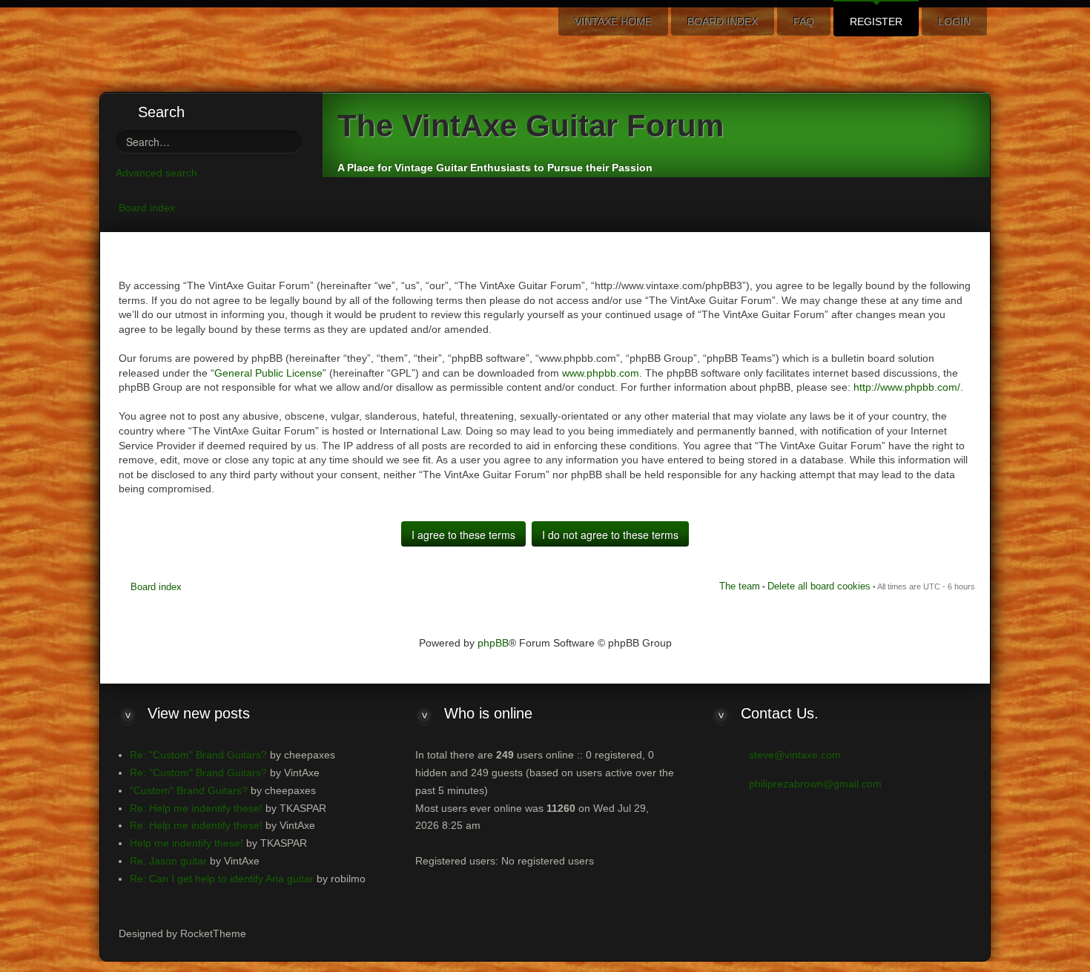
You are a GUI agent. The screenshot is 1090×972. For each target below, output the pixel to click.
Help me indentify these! (186, 843)
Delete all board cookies (819, 586)
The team (739, 586)
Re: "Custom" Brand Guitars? (198, 755)
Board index (147, 208)
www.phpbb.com (600, 373)
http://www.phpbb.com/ (906, 387)
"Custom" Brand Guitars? (189, 790)
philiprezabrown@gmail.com (815, 784)
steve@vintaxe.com (795, 755)
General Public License (268, 373)
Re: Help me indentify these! (196, 808)
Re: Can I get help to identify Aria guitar (222, 879)
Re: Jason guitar (168, 861)
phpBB (493, 643)
